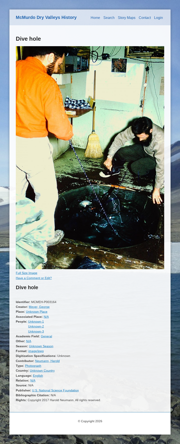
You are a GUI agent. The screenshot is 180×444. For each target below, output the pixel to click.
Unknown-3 (36, 331)
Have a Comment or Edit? (34, 278)
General (46, 336)
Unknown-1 (36, 321)
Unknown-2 (36, 326)
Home (95, 18)
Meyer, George (39, 307)
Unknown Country (42, 370)
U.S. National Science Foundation (55, 390)
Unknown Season (41, 346)
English (38, 375)
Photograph (33, 365)
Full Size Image (26, 273)
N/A (46, 316)
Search (109, 18)
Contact (145, 18)
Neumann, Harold (47, 361)
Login (158, 18)
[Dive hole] (90, 268)
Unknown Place (36, 311)
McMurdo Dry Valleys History (46, 17)
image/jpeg (36, 351)
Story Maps (126, 18)
